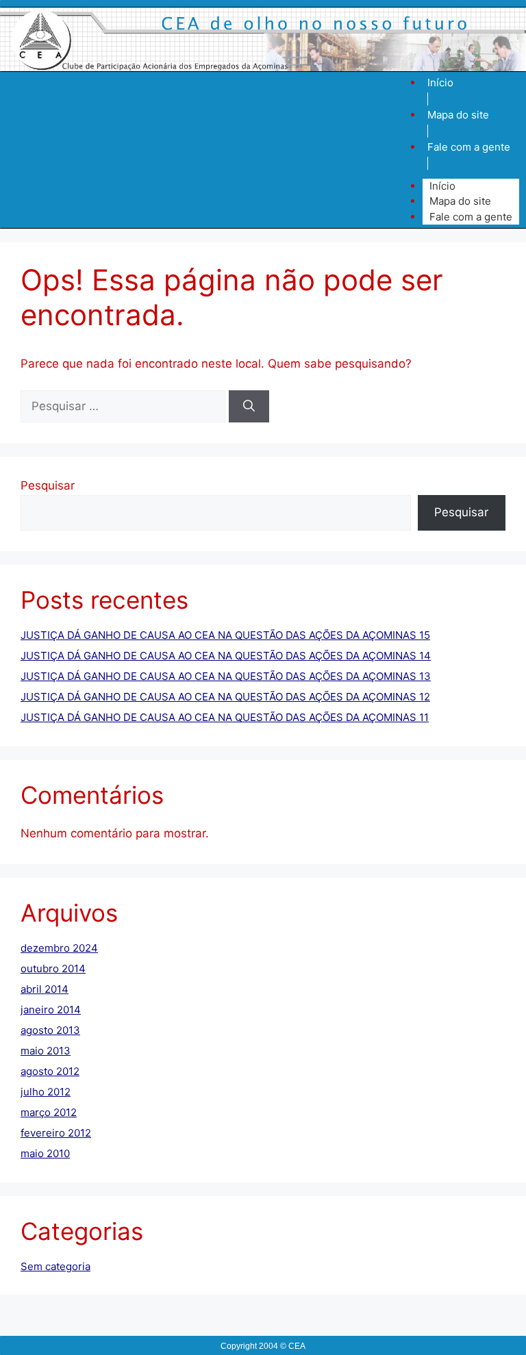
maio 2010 (45, 1153)
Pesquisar (48, 485)
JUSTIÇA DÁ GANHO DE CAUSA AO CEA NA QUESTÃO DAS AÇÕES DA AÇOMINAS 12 (225, 696)
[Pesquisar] (249, 406)
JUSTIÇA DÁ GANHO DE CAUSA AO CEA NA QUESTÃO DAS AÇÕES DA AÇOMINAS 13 (226, 676)
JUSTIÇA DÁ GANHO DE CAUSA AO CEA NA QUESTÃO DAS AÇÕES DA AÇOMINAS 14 (226, 655)
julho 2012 (46, 1091)
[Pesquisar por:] (125, 406)
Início (440, 82)
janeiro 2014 (51, 1009)
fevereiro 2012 (56, 1132)
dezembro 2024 (59, 947)
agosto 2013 (50, 1030)
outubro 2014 (53, 968)
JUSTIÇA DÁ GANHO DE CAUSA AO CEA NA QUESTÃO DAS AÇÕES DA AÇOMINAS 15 (225, 635)
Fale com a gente (468, 146)
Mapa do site (458, 114)
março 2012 (49, 1112)
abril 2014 (44, 989)
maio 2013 (46, 1050)
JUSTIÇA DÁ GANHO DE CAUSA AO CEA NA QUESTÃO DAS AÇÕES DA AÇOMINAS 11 (225, 717)
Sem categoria (55, 1266)
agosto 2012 (50, 1071)
